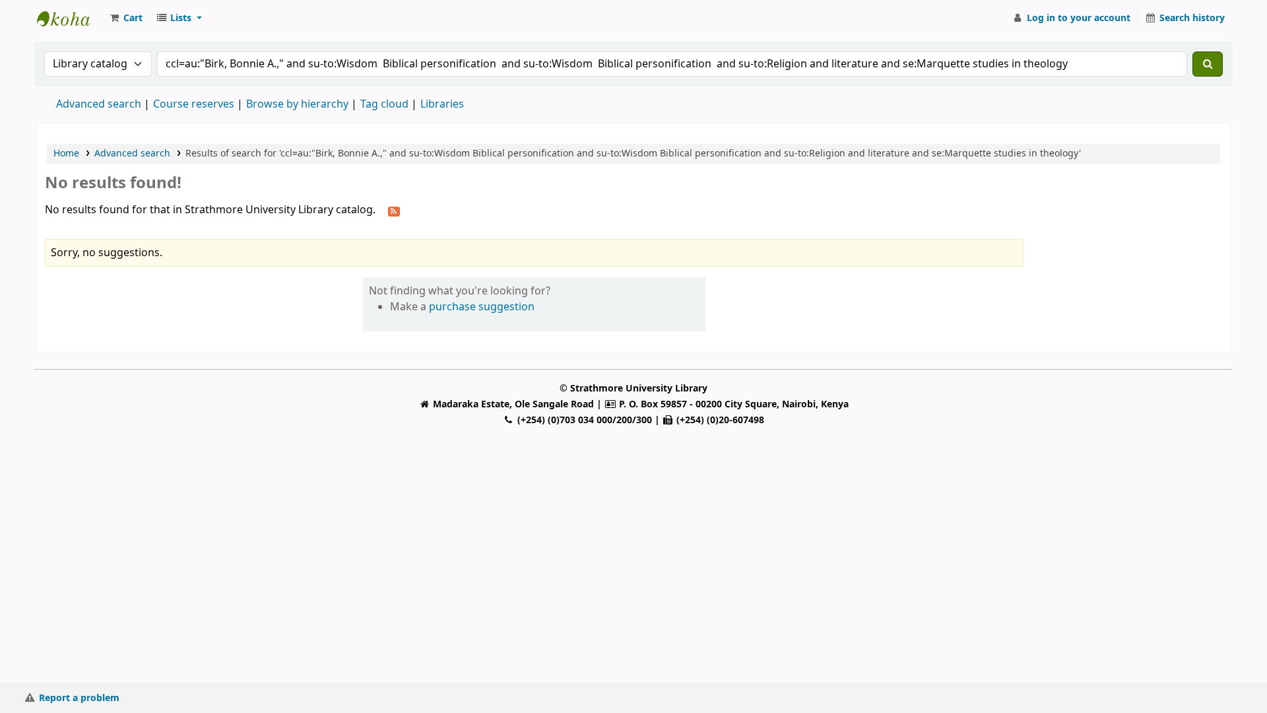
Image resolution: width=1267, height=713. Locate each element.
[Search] (1207, 64)
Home (66, 153)
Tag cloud (384, 104)
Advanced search (98, 104)
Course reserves (193, 104)
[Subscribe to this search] (394, 210)
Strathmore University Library (70, 18)
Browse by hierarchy (297, 104)
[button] (125, 18)
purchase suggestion (482, 307)
